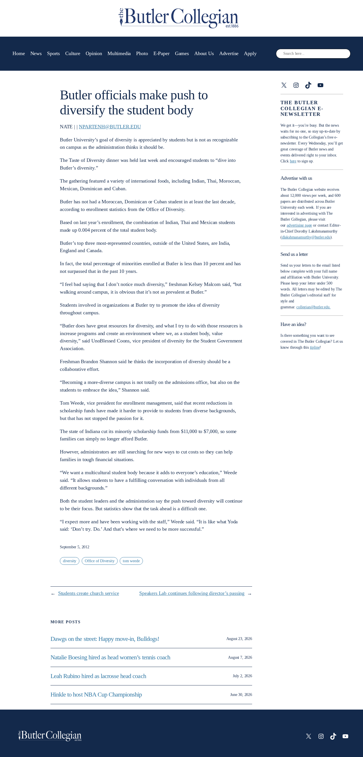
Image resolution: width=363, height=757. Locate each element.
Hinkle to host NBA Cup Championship (96, 694)
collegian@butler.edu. (313, 307)
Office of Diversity (100, 561)
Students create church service (88, 593)
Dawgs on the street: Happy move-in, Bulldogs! (104, 638)
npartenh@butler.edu (110, 126)
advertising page (299, 225)
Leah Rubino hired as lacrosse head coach (98, 676)
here (293, 161)
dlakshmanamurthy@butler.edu (306, 237)
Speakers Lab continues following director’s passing (191, 593)
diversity (69, 561)
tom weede (131, 561)
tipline (315, 347)
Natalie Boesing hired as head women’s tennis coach (111, 657)
